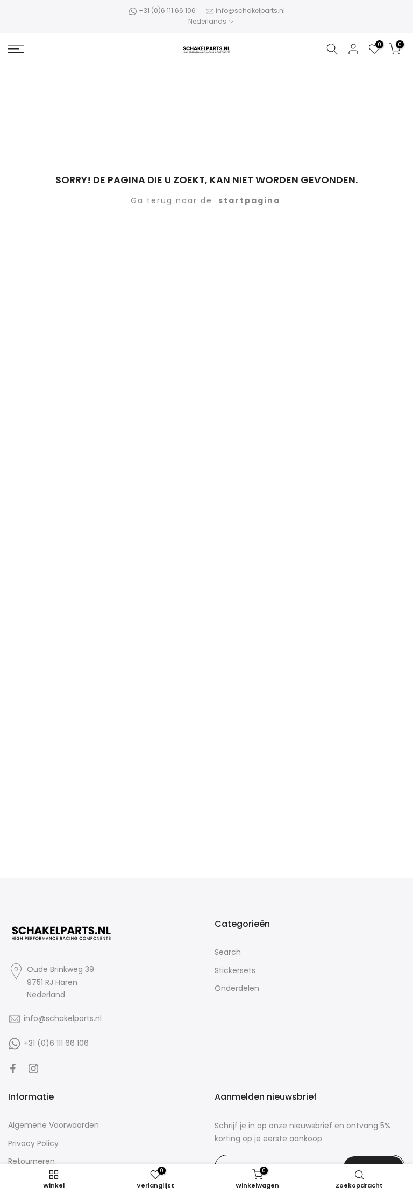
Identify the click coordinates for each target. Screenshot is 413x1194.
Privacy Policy (33, 1143)
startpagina (249, 200)
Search (228, 952)
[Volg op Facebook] (13, 1068)
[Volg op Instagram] (33, 1068)
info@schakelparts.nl (250, 10)
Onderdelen (237, 988)
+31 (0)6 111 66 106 (167, 10)
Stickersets (235, 970)
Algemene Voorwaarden (53, 1125)
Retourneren (31, 1161)
